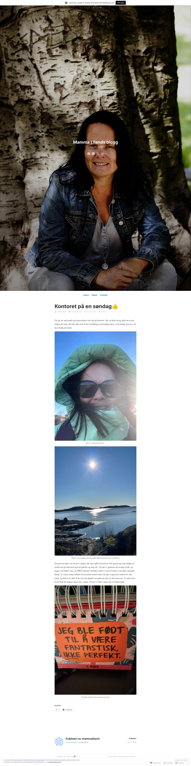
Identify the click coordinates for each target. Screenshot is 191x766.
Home (86, 295)
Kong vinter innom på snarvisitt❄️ (121, 756)
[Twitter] (97, 153)
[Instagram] (102, 153)
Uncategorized (76, 312)
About (94, 295)
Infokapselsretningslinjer (54, 762)
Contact (104, 295)
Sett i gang (120, 3)
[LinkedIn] (93, 153)
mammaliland (61, 312)
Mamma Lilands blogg (95, 142)
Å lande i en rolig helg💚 (65, 756)
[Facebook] (88, 153)
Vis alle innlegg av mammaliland (77, 742)
